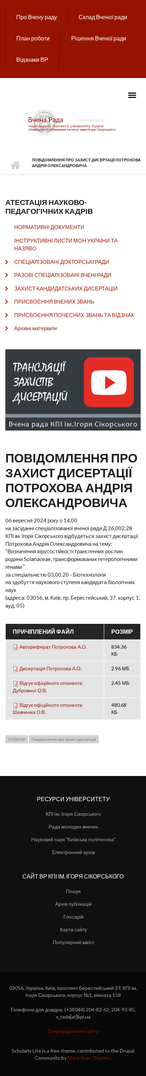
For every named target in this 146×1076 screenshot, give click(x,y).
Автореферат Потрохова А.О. (53, 647)
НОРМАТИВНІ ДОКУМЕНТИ (49, 227)
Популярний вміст (73, 942)
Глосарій (73, 917)
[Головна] (73, 122)
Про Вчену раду (36, 16)
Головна (15, 165)
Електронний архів (73, 852)
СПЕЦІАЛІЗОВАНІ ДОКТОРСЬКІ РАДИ (61, 262)
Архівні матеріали (35, 328)
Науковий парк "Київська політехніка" (73, 839)
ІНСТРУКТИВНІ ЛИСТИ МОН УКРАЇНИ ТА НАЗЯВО (66, 244)
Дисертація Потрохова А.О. (50, 668)
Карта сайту (73, 929)
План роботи (33, 38)
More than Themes (89, 1058)
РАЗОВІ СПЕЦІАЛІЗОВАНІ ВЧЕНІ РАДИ (62, 275)
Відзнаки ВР (32, 59)
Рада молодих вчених (73, 826)
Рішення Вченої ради (98, 38)
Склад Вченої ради (103, 16)
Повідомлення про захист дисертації (64, 739)
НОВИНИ (16, 739)
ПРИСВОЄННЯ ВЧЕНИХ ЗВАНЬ (54, 301)
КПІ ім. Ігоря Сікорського (73, 814)
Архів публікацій (73, 904)
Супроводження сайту (73, 1031)
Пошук (73, 891)
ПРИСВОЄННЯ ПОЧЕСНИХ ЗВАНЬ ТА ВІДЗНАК (74, 315)
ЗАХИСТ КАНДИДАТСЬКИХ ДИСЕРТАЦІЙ (66, 288)
